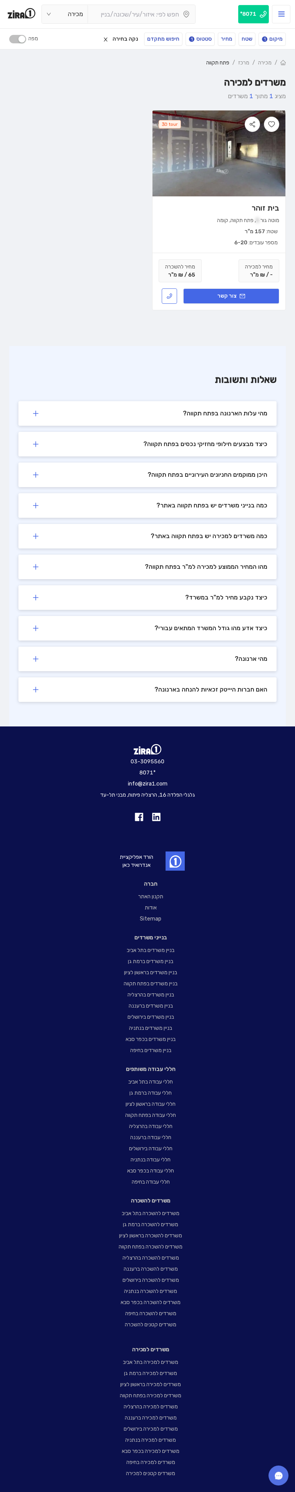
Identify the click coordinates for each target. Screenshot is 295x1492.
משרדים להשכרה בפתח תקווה (150, 1246)
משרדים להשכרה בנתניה (150, 1291)
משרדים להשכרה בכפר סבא (151, 1302)
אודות (151, 907)
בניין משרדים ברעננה (151, 1006)
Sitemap (150, 919)
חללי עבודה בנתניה (151, 1159)
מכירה (265, 62)
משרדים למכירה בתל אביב (150, 1362)
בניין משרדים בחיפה (150, 1050)
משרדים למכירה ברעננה (151, 1418)
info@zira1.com (147, 784)
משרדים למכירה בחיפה (150, 1462)
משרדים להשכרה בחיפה (150, 1313)
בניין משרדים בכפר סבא (151, 1039)
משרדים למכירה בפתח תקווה (150, 1395)
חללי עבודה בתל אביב (150, 1082)
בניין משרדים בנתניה (150, 1028)
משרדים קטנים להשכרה (150, 1324)
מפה (33, 38)
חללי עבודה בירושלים (150, 1148)
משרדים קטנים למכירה (150, 1473)
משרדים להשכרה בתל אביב (150, 1213)
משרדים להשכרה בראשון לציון (150, 1235)
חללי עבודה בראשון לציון (151, 1104)
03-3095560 (147, 761)
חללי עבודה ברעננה (150, 1137)
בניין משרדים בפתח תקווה (150, 983)
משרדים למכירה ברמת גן (150, 1373)
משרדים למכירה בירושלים (151, 1429)
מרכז (243, 62)
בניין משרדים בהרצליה (151, 994)
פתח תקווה (217, 62)
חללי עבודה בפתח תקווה (150, 1115)
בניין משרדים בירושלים (151, 1017)
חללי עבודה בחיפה (151, 1182)
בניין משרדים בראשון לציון (150, 972)
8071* (147, 772)
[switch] (17, 39)
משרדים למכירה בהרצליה (151, 1406)
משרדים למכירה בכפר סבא (150, 1451)
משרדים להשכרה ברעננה (151, 1269)
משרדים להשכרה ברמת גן (150, 1224)
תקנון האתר (150, 896)
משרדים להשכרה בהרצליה (151, 1258)
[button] (147, 413)
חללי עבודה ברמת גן (150, 1093)
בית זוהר (265, 207)
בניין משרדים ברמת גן (150, 961)
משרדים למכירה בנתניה (150, 1440)
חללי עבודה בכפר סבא (150, 1171)
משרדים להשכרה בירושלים (151, 1280)
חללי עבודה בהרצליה (150, 1126)
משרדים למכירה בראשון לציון (150, 1384)
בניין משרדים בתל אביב (150, 950)
